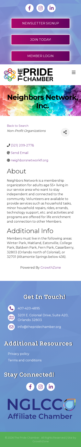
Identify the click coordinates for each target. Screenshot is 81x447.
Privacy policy (18, 354)
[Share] (65, 132)
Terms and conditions (24, 360)
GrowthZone (50, 267)
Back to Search (18, 126)
